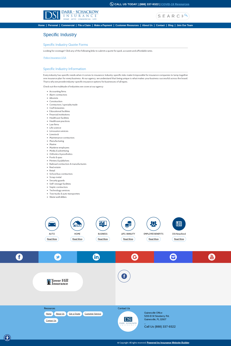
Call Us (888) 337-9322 (160, 326)
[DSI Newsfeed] (179, 224)
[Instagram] (173, 257)
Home (48, 314)
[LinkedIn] (96, 257)
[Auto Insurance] (52, 224)
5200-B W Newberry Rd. (156, 316)
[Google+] (135, 257)
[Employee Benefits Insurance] (153, 224)
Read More (52, 239)
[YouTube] (212, 257)
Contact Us (51, 320)
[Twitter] (58, 257)
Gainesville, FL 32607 (155, 319)
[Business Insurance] (102, 224)
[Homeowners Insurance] (77, 224)
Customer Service (93, 314)
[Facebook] (19, 257)
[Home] (84, 15)
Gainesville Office (153, 313)
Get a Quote (74, 314)
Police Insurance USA (55, 57)
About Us (60, 314)
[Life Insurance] (128, 224)
